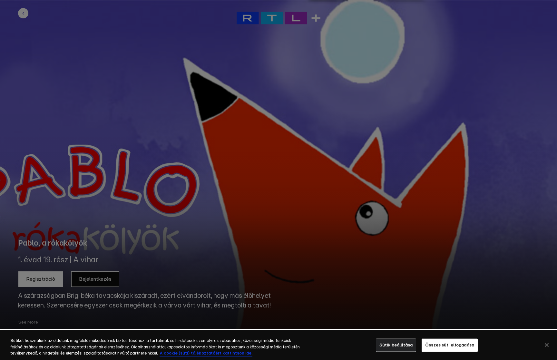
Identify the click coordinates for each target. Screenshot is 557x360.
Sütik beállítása (396, 345)
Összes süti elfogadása (449, 345)
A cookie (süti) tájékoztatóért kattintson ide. (206, 353)
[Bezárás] (547, 345)
